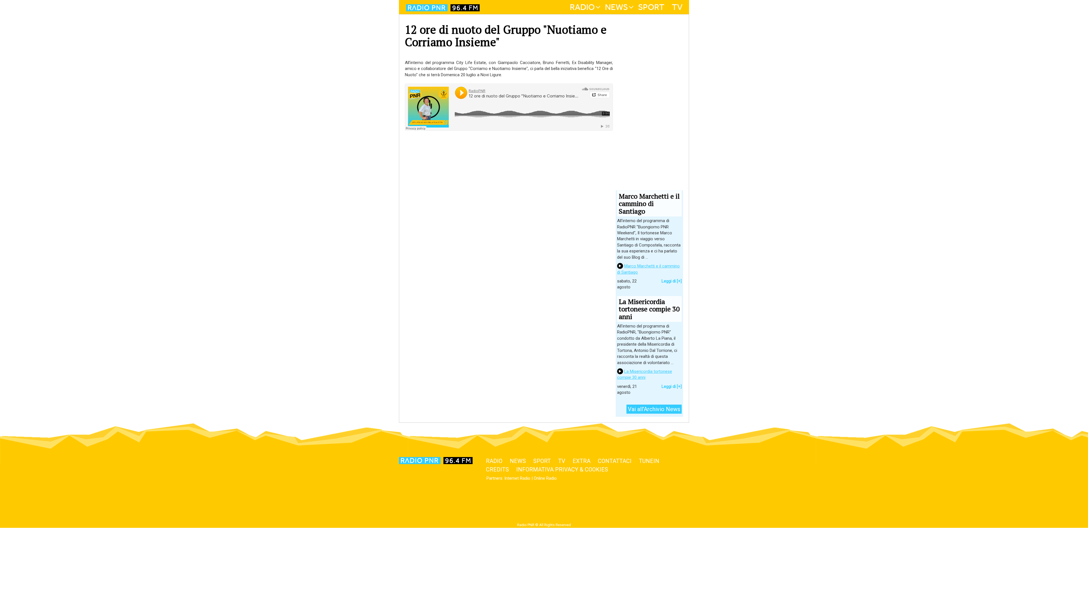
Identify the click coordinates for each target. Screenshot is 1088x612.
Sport (651, 7)
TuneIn (649, 461)
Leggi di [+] (672, 281)
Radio (582, 7)
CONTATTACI (615, 461)
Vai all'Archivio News (654, 409)
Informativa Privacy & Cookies (562, 469)
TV (677, 7)
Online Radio (545, 478)
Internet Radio (517, 478)
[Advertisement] (509, 214)
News (616, 7)
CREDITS (497, 469)
